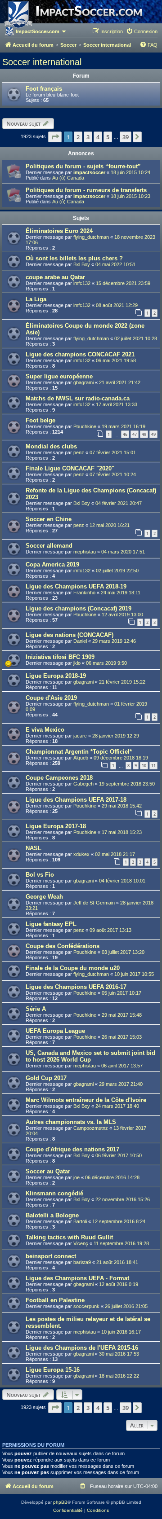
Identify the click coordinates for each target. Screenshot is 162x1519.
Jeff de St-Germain (94, 902)
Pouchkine (84, 426)
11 (153, 765)
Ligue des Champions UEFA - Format (77, 1278)
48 (144, 434)
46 (125, 434)
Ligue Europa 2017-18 (56, 826)
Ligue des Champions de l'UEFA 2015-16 (82, 1347)
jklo (77, 663)
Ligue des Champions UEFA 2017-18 (76, 799)
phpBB (60, 1502)
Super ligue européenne (59, 376)
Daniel (80, 641)
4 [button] (97, 137)
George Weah (44, 896)
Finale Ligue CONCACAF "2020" (70, 468)
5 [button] (107, 137)
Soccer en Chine (49, 519)
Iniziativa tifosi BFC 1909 (60, 657)
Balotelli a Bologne (52, 1215)
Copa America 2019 (52, 564)
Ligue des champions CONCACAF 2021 (80, 354)
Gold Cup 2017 (46, 1078)
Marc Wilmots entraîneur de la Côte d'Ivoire (86, 1100)
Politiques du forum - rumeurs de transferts (86, 190)
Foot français (44, 88)
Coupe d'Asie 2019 (51, 697)
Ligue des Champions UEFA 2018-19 (76, 586)
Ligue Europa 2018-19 (56, 675)
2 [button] (78, 137)
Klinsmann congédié (54, 1193)
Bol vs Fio (40, 874)
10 (144, 765)
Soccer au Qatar (48, 1171)
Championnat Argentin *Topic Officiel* (79, 751)
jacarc (80, 735)
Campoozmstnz (90, 1128)
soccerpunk (86, 1306)
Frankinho (84, 592)
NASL (33, 848)
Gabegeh (83, 783)
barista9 (82, 1262)
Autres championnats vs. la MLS (71, 1122)
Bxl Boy (81, 264)
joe (76, 1177)
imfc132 (81, 283)
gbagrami (83, 382)
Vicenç (80, 1243)
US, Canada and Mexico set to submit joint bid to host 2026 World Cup (90, 1056)
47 (134, 434)
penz (78, 452)
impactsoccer (89, 172)
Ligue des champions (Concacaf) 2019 (78, 608)
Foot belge (40, 420)
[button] (55, 137)
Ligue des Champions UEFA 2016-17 (76, 986)
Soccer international (41, 62)
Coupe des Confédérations (62, 946)
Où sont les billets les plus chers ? (74, 258)
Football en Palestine (55, 1300)
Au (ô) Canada (68, 177)
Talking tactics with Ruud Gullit (69, 1237)
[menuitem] (142, 31)
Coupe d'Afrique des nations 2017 (72, 1149)
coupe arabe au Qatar (55, 277)
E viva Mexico (45, 729)
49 (153, 434)
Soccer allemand (49, 545)
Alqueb (80, 757)
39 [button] (125, 137)
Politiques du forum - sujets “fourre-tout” (83, 166)
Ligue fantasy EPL (51, 924)
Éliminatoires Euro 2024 (59, 231)
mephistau (84, 551)
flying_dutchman (91, 237)
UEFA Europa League (55, 1030)
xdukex (81, 854)
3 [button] (88, 137)
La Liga (36, 299)
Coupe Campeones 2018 (59, 777)
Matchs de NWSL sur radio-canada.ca (78, 398)
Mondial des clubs (51, 446)
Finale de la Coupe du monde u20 (73, 968)
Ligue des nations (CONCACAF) (69, 635)
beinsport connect (51, 1256)
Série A (36, 1008)
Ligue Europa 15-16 (53, 1369)
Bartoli (80, 1221)
